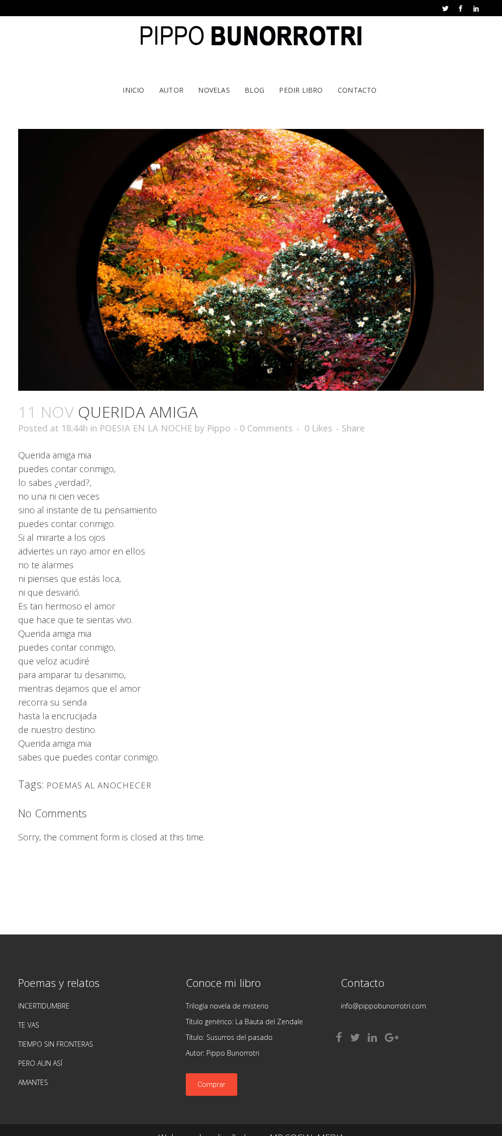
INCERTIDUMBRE (44, 1005)
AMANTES (33, 1082)
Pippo (218, 428)
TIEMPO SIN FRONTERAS (55, 1044)
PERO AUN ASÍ (40, 1063)
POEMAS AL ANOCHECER (99, 785)
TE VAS (28, 1025)
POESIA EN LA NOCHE (146, 428)
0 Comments (266, 428)
